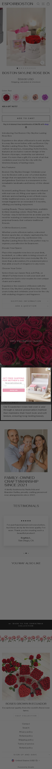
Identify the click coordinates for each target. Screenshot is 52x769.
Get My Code (13, 390)
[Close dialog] (49, 369)
